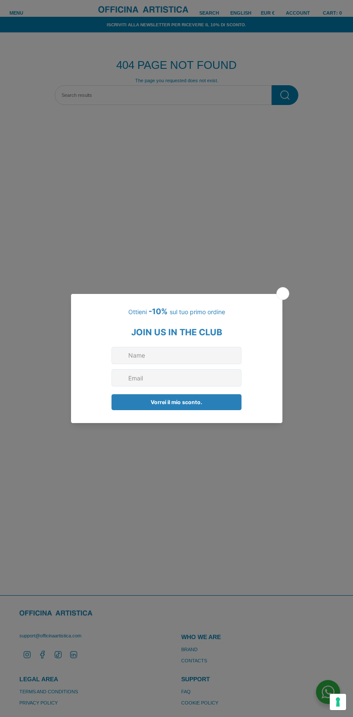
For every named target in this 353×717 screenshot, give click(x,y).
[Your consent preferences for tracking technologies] (338, 702)
